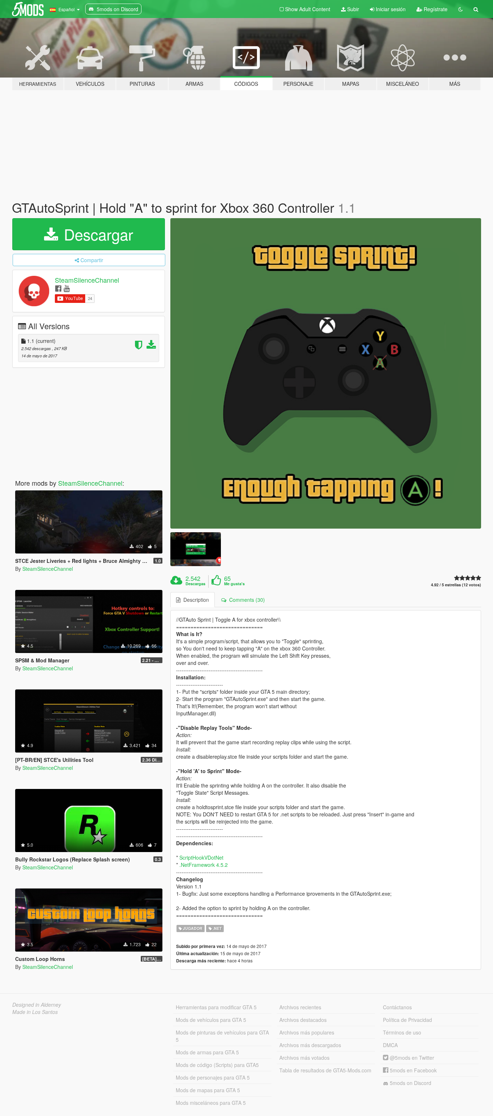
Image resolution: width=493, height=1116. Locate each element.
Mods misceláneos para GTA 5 (211, 1102)
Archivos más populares (306, 1032)
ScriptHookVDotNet (201, 857)
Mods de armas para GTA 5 (207, 1052)
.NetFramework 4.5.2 (203, 864)
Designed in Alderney (36, 1004)
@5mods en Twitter (411, 1057)
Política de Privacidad (407, 1019)
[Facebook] (58, 288)
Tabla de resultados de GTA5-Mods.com (325, 1070)
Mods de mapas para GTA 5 (208, 1090)
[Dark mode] (460, 9)
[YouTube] (66, 288)
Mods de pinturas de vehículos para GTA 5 (222, 1036)
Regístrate (435, 9)
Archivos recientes (300, 1007)
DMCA (390, 1045)
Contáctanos (397, 1007)
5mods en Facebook (412, 1070)
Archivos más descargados (310, 1045)
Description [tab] (194, 599)
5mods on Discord (409, 1082)
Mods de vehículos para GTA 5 (211, 1019)
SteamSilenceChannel (87, 279)
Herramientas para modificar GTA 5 (216, 1007)
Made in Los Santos (35, 1011)
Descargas (195, 584)
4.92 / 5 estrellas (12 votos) (456, 585)
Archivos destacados (303, 1019)
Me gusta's (234, 584)
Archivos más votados (304, 1057)
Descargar (96, 234)
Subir (352, 9)
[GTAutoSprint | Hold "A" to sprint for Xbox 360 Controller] (325, 373)
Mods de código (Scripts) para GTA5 (217, 1064)
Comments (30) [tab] (245, 599)
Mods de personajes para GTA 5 (213, 1077)
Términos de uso (402, 1032)
